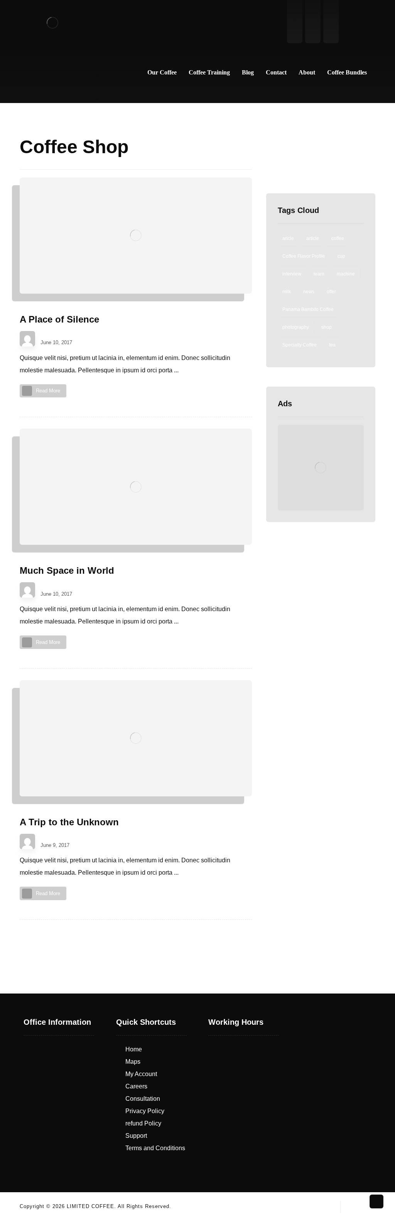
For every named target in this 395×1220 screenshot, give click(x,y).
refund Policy (143, 1123)
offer (331, 291)
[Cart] (366, 23)
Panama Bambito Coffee (308, 309)
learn (319, 274)
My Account (141, 1074)
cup (341, 256)
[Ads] (321, 468)
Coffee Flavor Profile (303, 256)
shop (326, 327)
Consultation (142, 1098)
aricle (288, 238)
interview (291, 274)
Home (133, 1049)
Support (136, 1135)
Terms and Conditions (155, 1148)
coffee (337, 238)
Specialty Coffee (299, 345)
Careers (136, 1086)
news (308, 291)
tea (332, 345)
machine (346, 274)
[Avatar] (27, 338)
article (312, 238)
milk (286, 291)
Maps (132, 1061)
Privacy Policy (144, 1111)
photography (295, 327)
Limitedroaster (60, 335)
